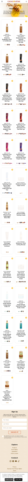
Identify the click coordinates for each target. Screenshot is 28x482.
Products (14, 447)
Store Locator (14, 453)
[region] (14, 477)
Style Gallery (14, 449)
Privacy (14, 467)
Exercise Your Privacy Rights (14, 468)
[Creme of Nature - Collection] (14, 1)
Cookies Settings (18, 479)
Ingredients (14, 451)
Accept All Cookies (9, 479)
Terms (14, 470)
